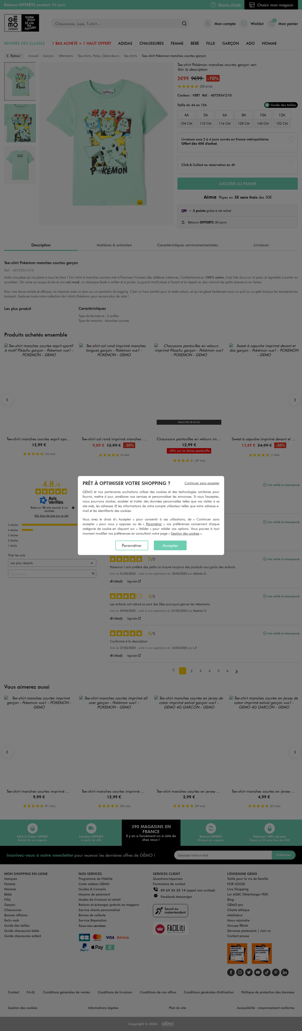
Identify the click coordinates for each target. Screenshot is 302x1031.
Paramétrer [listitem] (132, 545)
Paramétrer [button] (154, 524)
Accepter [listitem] (170, 545)
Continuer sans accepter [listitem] (202, 483)
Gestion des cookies (185, 533)
